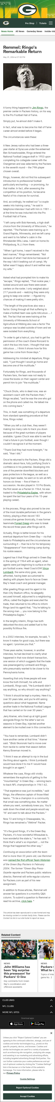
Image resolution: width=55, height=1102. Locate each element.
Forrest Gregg (22, 523)
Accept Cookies (27, 1096)
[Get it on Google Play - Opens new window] (37, 1025)
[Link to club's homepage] (6, 21)
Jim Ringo (37, 107)
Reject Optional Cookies (27, 1087)
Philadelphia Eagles (27, 492)
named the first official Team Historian (29, 860)
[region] (27, 1065)
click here (26, 901)
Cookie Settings (27, 1079)
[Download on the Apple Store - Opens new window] (16, 1024)
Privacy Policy (13, 1073)
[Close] (51, 1033)
